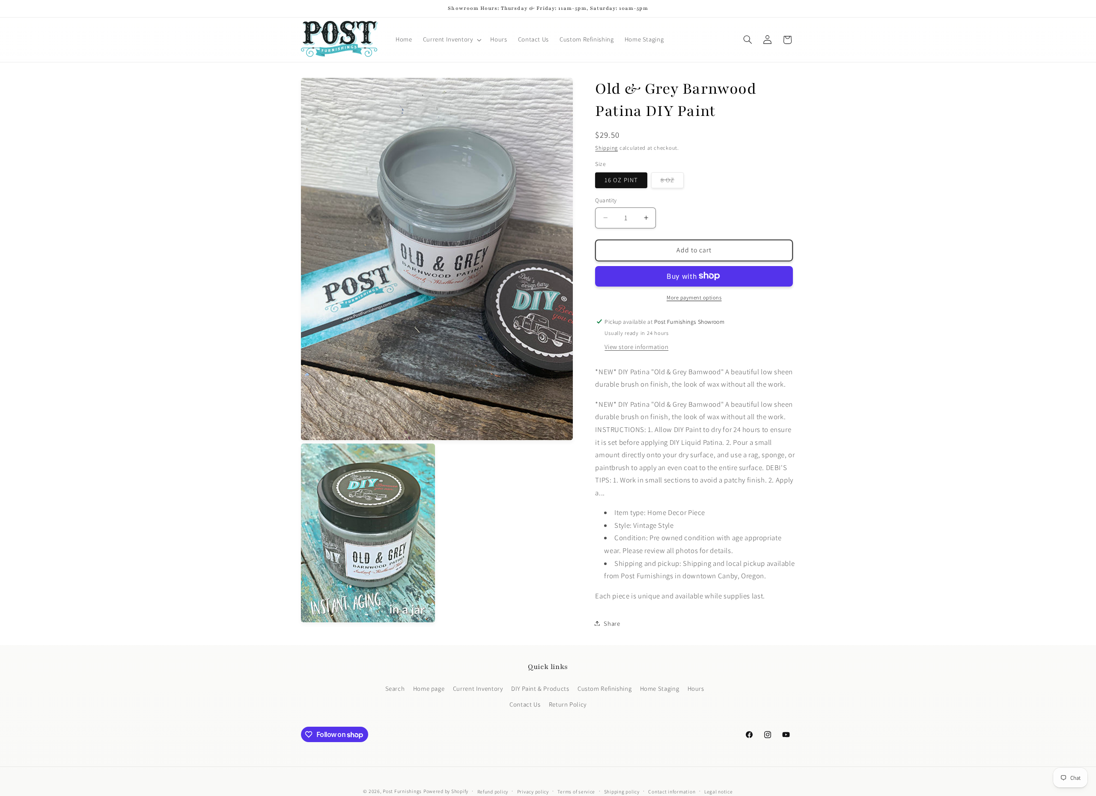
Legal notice (718, 791)
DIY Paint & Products (540, 688)
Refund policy (493, 791)
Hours (696, 688)
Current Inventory (478, 688)
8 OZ (672, 181)
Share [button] (612, 623)
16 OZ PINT (621, 179)
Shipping (606, 147)
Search (395, 688)
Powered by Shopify (445, 791)
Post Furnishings (402, 791)
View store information (636, 346)
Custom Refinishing (604, 688)
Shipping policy (622, 791)
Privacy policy (533, 791)
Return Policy (568, 704)
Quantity (605, 200)
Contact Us (524, 704)
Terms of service (576, 791)
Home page (429, 688)
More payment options (694, 297)
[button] (451, 39)
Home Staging (659, 688)
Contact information (671, 791)
